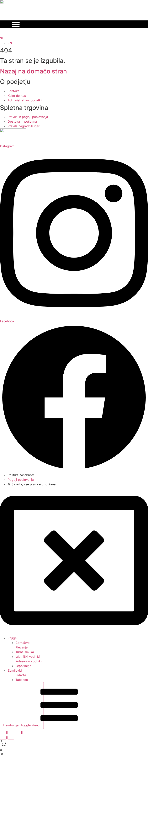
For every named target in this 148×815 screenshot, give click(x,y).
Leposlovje (23, 666)
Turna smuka (24, 652)
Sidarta (20, 675)
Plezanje (21, 647)
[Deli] (18, 732)
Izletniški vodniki (27, 656)
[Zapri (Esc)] (26, 732)
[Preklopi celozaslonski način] (11, 732)
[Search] (71, 32)
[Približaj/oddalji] (3, 732)
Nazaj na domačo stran (33, 71)
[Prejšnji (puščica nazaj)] (3, 737)
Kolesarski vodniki (28, 661)
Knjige (12, 638)
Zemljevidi (15, 670)
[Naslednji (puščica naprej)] (11, 737)
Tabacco (21, 680)
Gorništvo (22, 643)
